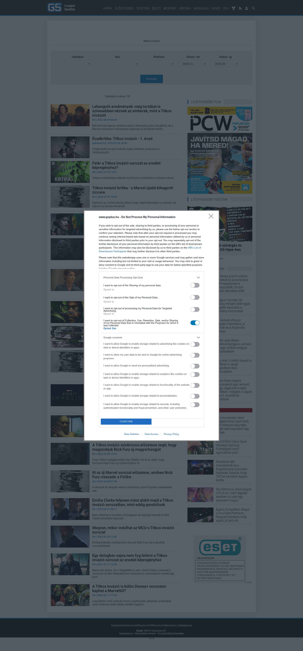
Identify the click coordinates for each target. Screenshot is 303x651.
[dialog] (151, 325)
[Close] (212, 217)
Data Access (151, 434)
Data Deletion (131, 434)
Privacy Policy (171, 434)
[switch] (195, 285)
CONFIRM (126, 421)
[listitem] (151, 277)
